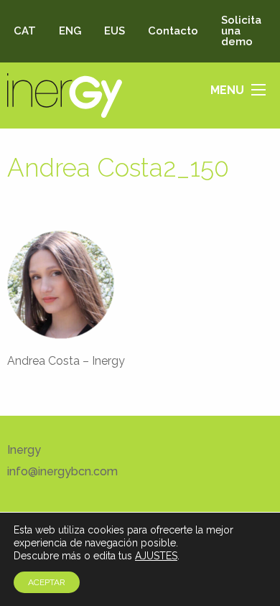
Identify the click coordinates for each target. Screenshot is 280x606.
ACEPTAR (46, 582)
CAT (25, 30)
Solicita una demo (241, 31)
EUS (114, 30)
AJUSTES (156, 555)
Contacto (173, 30)
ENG (70, 30)
